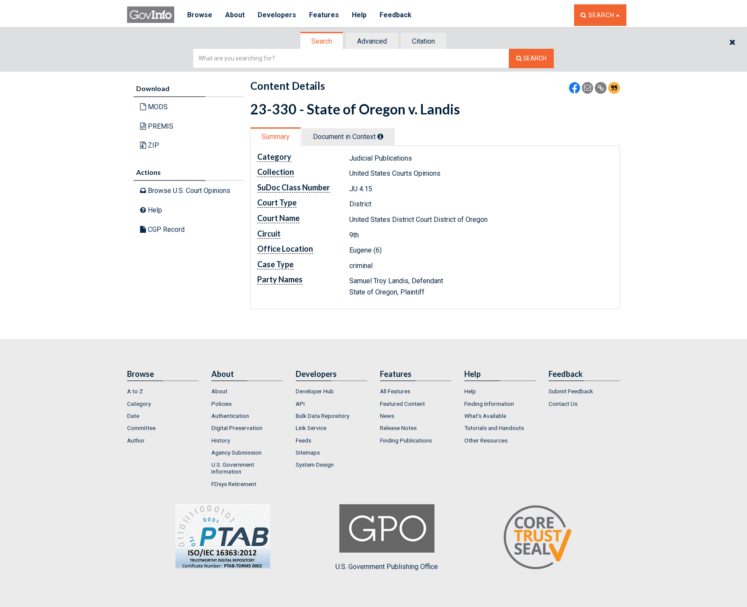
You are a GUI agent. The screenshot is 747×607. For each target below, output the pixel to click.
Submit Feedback (571, 391)
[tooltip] (380, 136)
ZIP (152, 145)
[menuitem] (162, 391)
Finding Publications (406, 440)
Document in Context (345, 137)
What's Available (485, 415)
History (220, 440)
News (387, 415)
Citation (423, 41)
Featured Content (402, 403)
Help (359, 15)
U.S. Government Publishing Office (386, 567)
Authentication (230, 415)
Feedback (396, 15)
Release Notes (398, 427)
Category (139, 403)
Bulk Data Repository (322, 415)
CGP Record (165, 229)
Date (133, 415)
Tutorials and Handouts (494, 427)
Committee (141, 427)
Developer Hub (315, 391)
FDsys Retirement (233, 484)
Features (324, 15)
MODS (157, 107)
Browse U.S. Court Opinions (188, 191)
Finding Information (489, 403)
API (300, 403)
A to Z (135, 391)
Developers (277, 15)
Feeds (303, 440)
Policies (221, 403)
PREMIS (159, 126)
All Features (395, 391)
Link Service (311, 427)
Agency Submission (236, 452)
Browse (199, 15)
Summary (276, 137)
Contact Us (563, 403)
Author (136, 440)
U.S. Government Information (232, 468)
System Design (315, 464)
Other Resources (486, 440)
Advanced (372, 41)
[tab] (322, 41)
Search (321, 41)
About (235, 15)
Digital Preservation (236, 427)
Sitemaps (308, 452)
